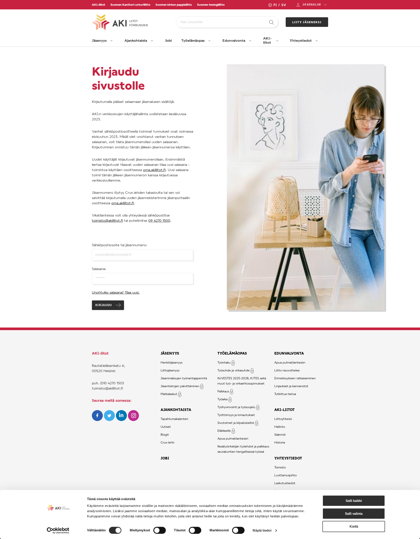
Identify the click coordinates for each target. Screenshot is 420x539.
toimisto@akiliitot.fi (107, 220)
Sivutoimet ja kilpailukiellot (235, 423)
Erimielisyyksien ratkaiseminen (295, 378)
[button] (111, 40)
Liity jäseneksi (307, 22)
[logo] (134, 22)
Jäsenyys (99, 40)
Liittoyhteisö (283, 419)
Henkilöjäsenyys (171, 362)
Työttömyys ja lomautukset (236, 415)
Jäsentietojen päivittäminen (180, 386)
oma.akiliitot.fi (154, 170)
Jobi (168, 40)
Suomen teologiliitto (211, 4)
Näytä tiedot (262, 530)
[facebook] (98, 420)
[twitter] (110, 420)
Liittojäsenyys (170, 370)
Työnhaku (224, 362)
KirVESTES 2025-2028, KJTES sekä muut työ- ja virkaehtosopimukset (241, 380)
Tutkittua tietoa (285, 394)
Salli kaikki (354, 501)
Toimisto (280, 467)
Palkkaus (223, 391)
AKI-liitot (98, 4)
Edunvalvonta (233, 40)
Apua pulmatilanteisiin (232, 438)
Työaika (222, 399)
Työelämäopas (193, 40)
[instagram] (133, 420)
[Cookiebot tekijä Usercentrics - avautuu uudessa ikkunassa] (58, 530)
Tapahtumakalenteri (174, 419)
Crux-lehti (167, 442)
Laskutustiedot (284, 483)
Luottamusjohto (285, 475)
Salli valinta (353, 513)
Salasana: (99, 269)
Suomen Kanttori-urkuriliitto (130, 4)
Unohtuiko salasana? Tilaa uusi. (116, 292)
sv (283, 5)
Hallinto (279, 426)
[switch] (159, 530)
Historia (279, 442)
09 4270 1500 (159, 220)
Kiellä (354, 526)
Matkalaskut (169, 394)
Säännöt (280, 434)
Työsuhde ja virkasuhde (233, 370)
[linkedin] (122, 420)
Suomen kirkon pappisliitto (174, 4)
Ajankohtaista (135, 40)
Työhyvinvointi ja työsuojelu (236, 407)
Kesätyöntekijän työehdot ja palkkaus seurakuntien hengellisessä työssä (243, 448)
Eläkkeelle (224, 430)
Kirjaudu (103, 305)
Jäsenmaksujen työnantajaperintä (184, 378)
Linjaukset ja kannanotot (291, 386)
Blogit (165, 434)
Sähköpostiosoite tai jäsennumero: (119, 245)
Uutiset (166, 426)
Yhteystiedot (301, 40)
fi (274, 5)
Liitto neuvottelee (287, 370)
